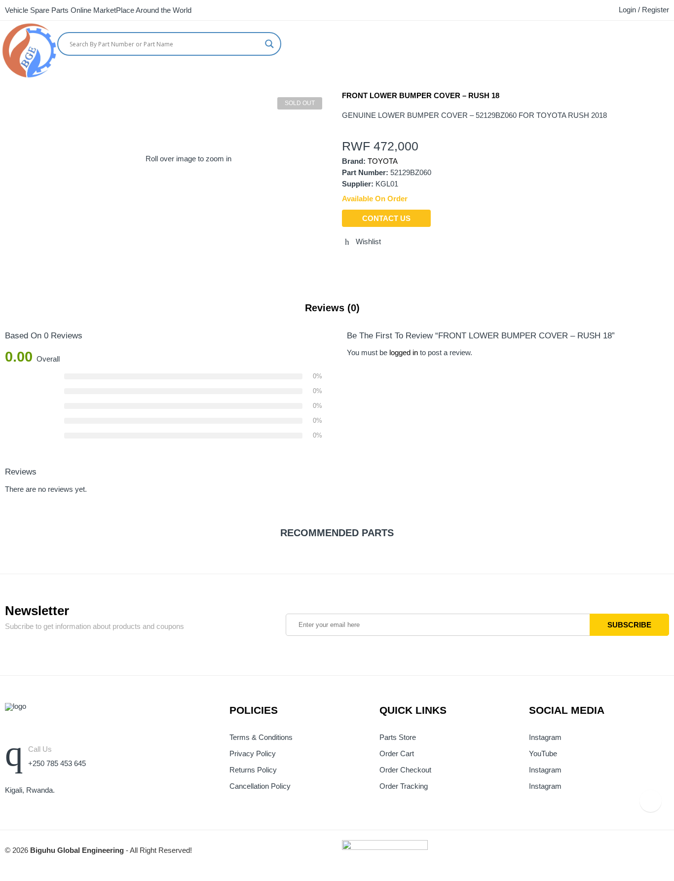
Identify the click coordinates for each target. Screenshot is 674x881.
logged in (403, 353)
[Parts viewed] (650, 801)
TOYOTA (383, 161)
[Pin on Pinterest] (400, 263)
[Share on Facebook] (363, 263)
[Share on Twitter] (345, 263)
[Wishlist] (670, 41)
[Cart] (651, 41)
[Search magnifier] (269, 44)
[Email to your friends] (381, 263)
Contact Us (386, 218)
